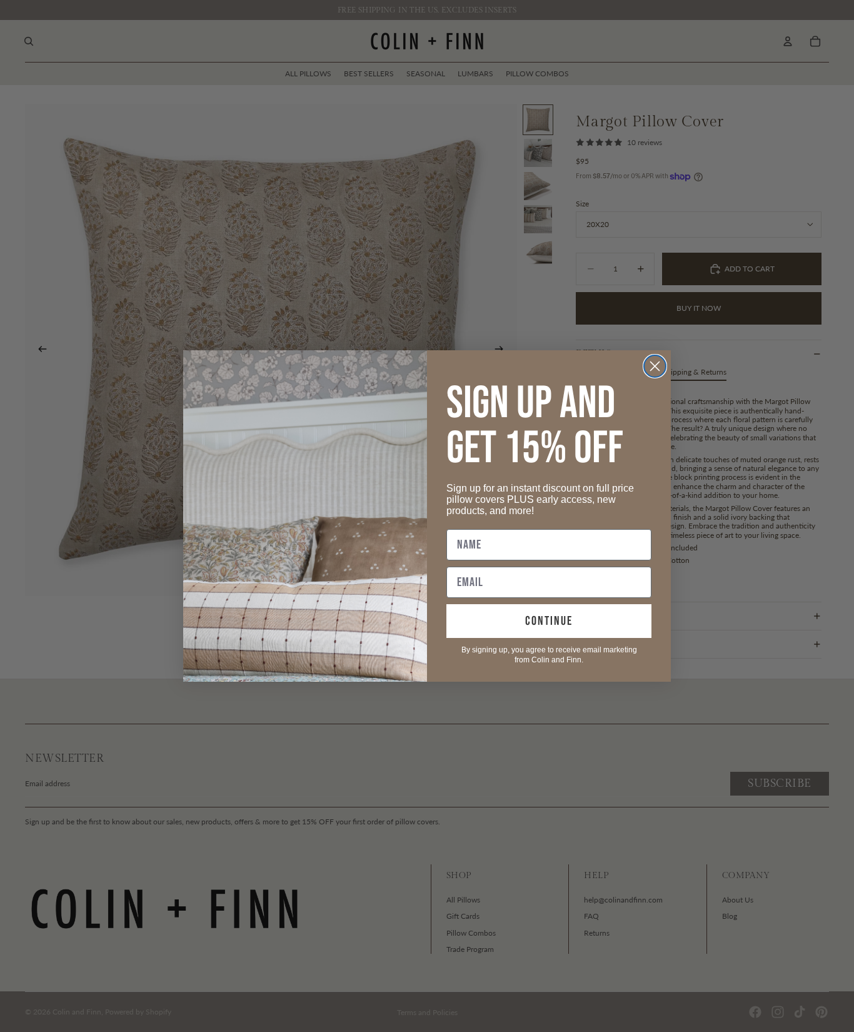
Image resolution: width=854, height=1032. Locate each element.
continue (549, 621)
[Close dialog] (655, 366)
